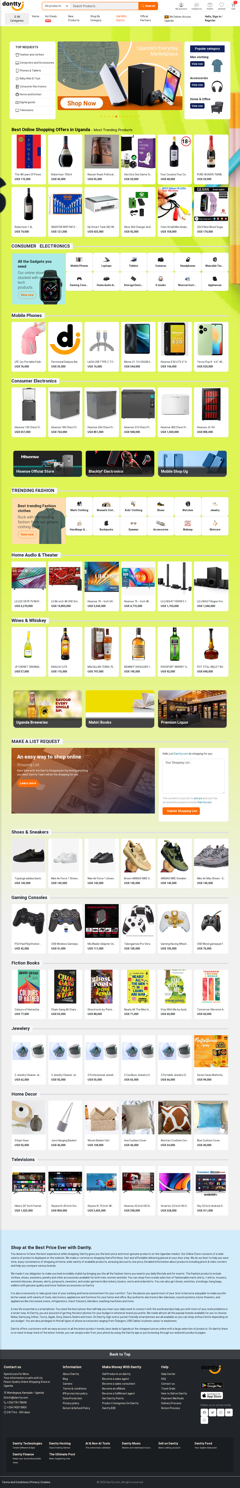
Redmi (76, 1316)
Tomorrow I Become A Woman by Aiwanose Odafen (211, 1009)
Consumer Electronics (32, 86)
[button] (64, 80)
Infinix (34, 1316)
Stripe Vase (22, 1140)
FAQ (163, 1378)
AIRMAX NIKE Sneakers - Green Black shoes (175, 878)
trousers (221, 1277)
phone (82, 1309)
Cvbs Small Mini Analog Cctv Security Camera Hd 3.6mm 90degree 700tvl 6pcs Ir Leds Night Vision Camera (175, 226)
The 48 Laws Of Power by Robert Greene (29, 174)
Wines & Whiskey (28, 620)
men (103, 1277)
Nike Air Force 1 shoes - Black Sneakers (102, 878)
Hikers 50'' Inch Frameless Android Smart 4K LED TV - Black (29, 1205)
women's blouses (21, 1281)
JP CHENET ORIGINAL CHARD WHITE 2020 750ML (29, 666)
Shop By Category (95, 18)
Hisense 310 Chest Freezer (138, 427)
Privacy (34, 1482)
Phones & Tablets (30, 70)
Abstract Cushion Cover (175, 1140)
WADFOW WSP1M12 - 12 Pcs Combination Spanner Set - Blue (65, 226)
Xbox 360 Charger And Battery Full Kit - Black (138, 226)
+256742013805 (17, 1407)
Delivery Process (171, 1403)
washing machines (110, 1301)
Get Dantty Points (113, 1398)
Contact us (168, 1383)
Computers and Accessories (36, 62)
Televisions (26, 110)
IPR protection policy (75, 1393)
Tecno (43, 1316)
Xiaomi (67, 1316)
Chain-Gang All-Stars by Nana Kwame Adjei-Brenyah (65, 1009)
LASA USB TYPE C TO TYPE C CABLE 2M (102, 361)
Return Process (170, 1408)
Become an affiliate (113, 1388)
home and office (116, 1297)
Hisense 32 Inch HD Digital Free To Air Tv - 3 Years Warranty (138, 1205)
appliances (73, 1297)
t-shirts (209, 1277)
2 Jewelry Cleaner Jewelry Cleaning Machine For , (29, 1074)
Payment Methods (172, 1398)
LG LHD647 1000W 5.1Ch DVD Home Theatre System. (175, 601)
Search (149, 6)
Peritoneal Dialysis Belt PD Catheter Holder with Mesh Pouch (65, 361)
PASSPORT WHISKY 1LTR (175, 666)
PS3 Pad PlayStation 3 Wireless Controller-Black (29, 943)
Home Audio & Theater (34, 555)
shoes (25, 1277)
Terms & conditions (74, 1388)
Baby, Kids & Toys (29, 78)
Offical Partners (145, 18)
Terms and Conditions (15, 1482)
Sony (59, 1316)
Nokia (14, 1316)
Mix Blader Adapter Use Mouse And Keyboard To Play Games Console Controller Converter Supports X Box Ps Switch (102, 943)
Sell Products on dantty (116, 1373)
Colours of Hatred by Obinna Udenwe (29, 1009)
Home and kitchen (30, 94)
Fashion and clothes (31, 54)
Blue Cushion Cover (208, 1140)
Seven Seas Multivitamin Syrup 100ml (211, 1074)
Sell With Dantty (121, 18)
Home (35, 16)
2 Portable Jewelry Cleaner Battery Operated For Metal (175, 1074)
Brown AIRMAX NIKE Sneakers (138, 878)
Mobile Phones (26, 315)
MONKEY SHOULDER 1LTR (138, 666)
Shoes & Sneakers (30, 832)
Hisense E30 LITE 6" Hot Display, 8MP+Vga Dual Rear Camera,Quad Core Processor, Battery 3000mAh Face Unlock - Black (175, 361)
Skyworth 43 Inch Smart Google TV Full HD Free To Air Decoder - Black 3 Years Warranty (65, 1205)
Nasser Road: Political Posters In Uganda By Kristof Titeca (102, 174)
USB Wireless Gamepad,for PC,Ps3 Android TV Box (65, 943)
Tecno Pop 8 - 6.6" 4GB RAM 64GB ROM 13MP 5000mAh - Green (211, 361)
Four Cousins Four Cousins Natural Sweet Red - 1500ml (175, 174)
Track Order (168, 1388)
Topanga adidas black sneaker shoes (29, 878)
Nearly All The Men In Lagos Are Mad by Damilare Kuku (138, 1009)
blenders (92, 1301)
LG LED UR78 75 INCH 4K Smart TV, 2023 (29, 601)
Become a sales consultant (118, 1383)
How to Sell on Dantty (174, 1393)
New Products (74, 18)
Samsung (24, 1316)
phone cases (152, 1320)
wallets (15, 1285)
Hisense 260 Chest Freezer (102, 427)
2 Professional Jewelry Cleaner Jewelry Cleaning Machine (102, 1074)
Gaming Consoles (29, 897)
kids (124, 1277)
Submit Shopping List (181, 811)
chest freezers (77, 1301)
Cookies (45, 1482)
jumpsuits (58, 1281)
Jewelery (20, 1028)
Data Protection (72, 1398)
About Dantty (71, 1373)
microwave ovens (39, 1301)
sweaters (35, 1277)
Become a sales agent (115, 1378)
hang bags (215, 1281)
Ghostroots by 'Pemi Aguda (102, 1009)
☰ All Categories (17, 18)
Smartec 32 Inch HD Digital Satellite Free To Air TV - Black (175, 1205)
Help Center (168, 1373)
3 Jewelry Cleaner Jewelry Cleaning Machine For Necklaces (65, 1074)
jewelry (47, 1277)
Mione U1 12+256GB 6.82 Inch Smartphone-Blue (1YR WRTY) (138, 361)
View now (197, 63)
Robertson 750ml (61, 174)
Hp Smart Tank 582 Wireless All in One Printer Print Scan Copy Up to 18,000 (102, 226)
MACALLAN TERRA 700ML (102, 666)
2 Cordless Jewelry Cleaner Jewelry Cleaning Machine (138, 1074)
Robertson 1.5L (24, 226)
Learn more (28, 783)
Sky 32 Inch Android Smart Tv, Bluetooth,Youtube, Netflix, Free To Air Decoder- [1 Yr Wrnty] (211, 1205)
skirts (47, 1281)
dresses (38, 1281)
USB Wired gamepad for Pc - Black (211, 943)
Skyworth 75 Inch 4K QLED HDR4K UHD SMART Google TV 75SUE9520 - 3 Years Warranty (102, 1205)
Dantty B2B (109, 1408)
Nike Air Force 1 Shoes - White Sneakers (65, 878)
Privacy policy (71, 1403)
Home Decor (24, 1094)
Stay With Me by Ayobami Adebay (175, 1009)
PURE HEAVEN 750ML (209, 174)
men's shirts (196, 1277)
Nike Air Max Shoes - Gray (211, 878)
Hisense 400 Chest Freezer (175, 427)
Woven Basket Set (99, 1140)
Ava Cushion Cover (135, 1140)
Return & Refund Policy (76, 1408)
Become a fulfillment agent (118, 1393)
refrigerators (59, 1301)
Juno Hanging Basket (63, 1140)
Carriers (67, 1383)
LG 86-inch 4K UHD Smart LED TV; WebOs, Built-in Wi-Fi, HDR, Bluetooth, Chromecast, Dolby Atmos (65, 601)
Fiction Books (25, 963)
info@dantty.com (17, 1397)
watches (189, 1281)
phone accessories (86, 1320)
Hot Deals (51, 18)
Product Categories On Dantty (120, 1403)
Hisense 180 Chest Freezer (65, 427)
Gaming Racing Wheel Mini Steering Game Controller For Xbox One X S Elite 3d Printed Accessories (175, 943)
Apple (51, 1316)
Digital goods (27, 102)
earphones (170, 1320)
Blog (65, 1378)
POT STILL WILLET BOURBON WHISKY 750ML (211, 666)
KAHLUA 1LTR (59, 666)
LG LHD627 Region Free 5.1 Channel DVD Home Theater (211, 601)
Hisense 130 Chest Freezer (29, 427)
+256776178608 (17, 1402)
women (111, 1277)
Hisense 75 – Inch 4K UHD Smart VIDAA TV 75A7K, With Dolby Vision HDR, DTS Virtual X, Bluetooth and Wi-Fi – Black (138, 601)
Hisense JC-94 (205, 427)
